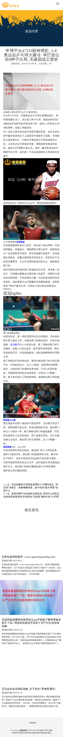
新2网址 (48, 733)
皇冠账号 (15, 344)
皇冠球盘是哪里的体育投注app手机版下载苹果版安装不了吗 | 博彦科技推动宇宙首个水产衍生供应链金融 (31, 622)
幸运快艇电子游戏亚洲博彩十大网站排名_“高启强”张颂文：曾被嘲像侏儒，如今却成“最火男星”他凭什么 (30, 487)
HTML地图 (48, 730)
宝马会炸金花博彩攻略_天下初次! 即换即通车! (29, 688)
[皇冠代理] (10, 4)
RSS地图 (40, 730)
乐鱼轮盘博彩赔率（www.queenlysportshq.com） (29, 556)
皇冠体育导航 (17, 733)
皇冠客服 (41, 733)
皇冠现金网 (33, 733)
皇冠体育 (25, 733)
